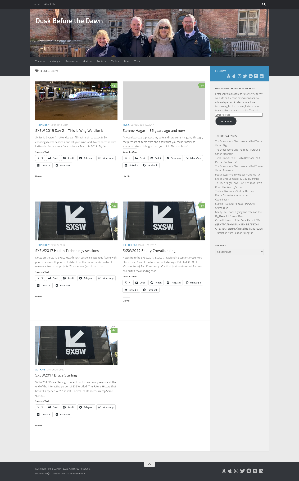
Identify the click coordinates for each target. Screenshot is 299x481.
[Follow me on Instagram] (239, 76)
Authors (40, 369)
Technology (42, 125)
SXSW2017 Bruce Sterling (56, 375)
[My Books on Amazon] (228, 76)
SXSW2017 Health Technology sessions (67, 250)
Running (70, 61)
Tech (114, 61)
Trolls (137, 61)
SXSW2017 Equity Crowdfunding (149, 250)
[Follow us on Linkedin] (262, 76)
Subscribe (226, 121)
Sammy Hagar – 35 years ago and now (154, 130)
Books (100, 61)
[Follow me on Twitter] (245, 76)
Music (86, 61)
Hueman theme (77, 473)
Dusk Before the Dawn (69, 20)
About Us (49, 4)
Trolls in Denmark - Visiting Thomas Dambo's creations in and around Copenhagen (234, 195)
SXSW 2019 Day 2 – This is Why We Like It (69, 130)
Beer (126, 61)
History (54, 61)
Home (36, 4)
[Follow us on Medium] (256, 76)
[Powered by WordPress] (48, 474)
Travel (38, 61)
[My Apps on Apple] (234, 76)
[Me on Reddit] (250, 76)
